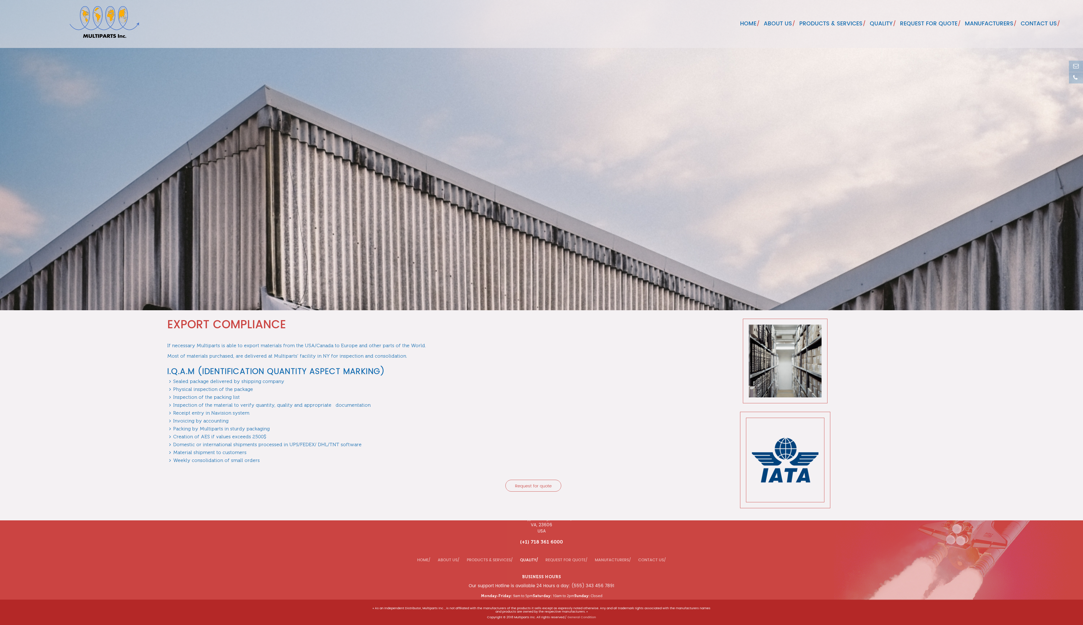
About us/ (448, 560)
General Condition (581, 617)
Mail (1076, 66)
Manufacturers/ (613, 560)
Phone (1076, 77)
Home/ (423, 560)
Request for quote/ (566, 560)
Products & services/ (490, 560)
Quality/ (529, 560)
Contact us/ (652, 560)
